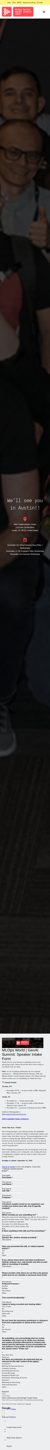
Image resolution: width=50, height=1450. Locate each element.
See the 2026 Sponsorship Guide (25, 2)
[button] (44, 12)
